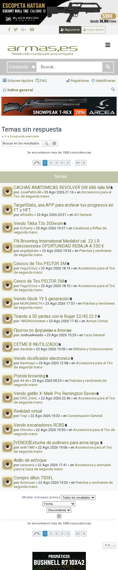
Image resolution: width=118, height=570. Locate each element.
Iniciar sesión (95, 29)
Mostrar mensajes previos (41, 497)
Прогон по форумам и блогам (42, 330)
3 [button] (56, 162)
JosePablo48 (30, 192)
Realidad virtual (28, 411)
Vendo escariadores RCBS (39, 425)
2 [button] (51, 162)
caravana (27, 465)
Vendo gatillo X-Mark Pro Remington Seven (55, 393)
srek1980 (27, 447)
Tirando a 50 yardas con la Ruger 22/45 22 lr (55, 316)
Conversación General (85, 416)
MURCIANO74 (31, 303)
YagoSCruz (29, 268)
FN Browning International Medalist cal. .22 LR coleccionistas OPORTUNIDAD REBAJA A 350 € (59, 244)
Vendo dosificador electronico (42, 358)
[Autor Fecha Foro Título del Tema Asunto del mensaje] (59, 503)
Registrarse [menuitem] (80, 81)
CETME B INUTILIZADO (36, 344)
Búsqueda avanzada (54, 143)
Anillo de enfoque (30, 460)
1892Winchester (33, 321)
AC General (83, 215)
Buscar (47, 143)
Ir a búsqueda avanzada (22, 136)
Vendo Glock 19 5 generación (41, 298)
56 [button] (77, 162)
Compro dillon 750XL (33, 478)
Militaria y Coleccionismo (93, 349)
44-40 (24, 381)
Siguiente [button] (83, 163)
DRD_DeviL (29, 398)
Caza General (94, 335)
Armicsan (27, 482)
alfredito (26, 215)
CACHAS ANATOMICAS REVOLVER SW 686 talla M (62, 187)
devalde (26, 349)
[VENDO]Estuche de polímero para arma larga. (57, 442)
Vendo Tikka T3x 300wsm (38, 223)
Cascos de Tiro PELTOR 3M (40, 263)
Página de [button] (36, 163)
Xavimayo (27, 363)
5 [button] (68, 162)
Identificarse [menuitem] (105, 81)
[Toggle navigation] (108, 45)
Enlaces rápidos (20, 81)
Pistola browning (29, 376)
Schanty (26, 228)
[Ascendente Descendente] (59, 510)
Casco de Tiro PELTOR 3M (39, 281)
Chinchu (26, 430)
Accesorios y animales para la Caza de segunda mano (62, 467)
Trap (23, 416)
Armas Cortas (97, 321)
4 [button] (62, 162)
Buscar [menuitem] (113, 90)
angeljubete (29, 251)
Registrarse (72, 29)
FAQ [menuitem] (43, 81)
